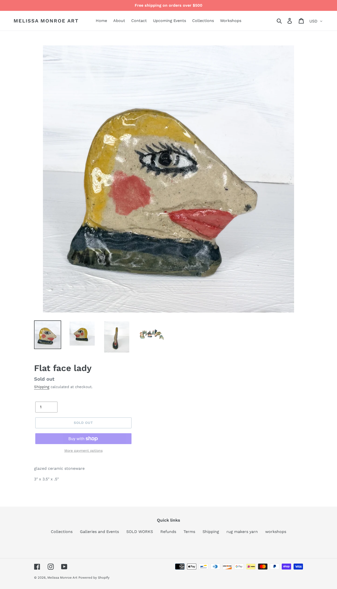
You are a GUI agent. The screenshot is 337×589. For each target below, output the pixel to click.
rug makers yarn (242, 531)
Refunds (168, 531)
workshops (275, 531)
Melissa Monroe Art (46, 21)
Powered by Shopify (94, 577)
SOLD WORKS (139, 531)
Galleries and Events (99, 531)
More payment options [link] (83, 450)
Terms (189, 531)
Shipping (41, 387)
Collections (62, 531)
